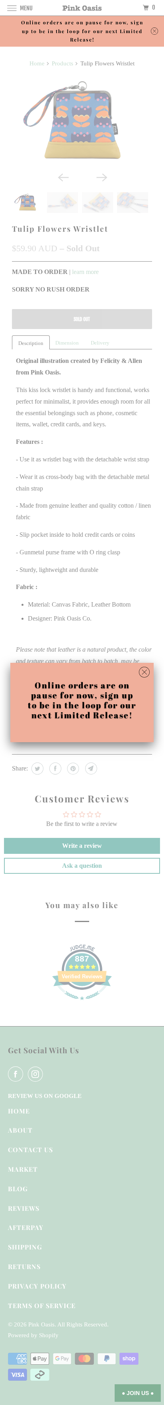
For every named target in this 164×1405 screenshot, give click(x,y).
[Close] (144, 672)
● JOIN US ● (138, 1393)
